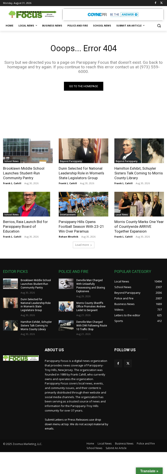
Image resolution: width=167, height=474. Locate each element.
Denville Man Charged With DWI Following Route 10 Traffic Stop (91, 325)
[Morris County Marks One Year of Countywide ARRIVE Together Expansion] (139, 204)
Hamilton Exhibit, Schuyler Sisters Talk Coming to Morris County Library (138, 173)
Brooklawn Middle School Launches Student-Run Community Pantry (23, 173)
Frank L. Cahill (12, 183)
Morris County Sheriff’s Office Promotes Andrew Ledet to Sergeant (90, 307)
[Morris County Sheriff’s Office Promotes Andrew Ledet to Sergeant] (66, 306)
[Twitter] (161, 3)
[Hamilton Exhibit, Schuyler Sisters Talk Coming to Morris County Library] (139, 150)
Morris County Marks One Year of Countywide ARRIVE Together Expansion (139, 226)
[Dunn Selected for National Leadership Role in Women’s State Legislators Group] (83, 150)
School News (11, 161)
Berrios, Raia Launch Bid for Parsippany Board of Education (25, 226)
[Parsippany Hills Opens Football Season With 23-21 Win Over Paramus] (83, 204)
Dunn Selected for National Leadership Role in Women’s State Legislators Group (81, 173)
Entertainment (68, 214)
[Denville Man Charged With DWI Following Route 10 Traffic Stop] (66, 325)
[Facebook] (155, 3)
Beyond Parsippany (71, 161)
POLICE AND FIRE (74, 271)
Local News (122, 214)
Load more (82, 245)
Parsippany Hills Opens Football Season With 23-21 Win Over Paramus (81, 226)
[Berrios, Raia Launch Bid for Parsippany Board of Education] (28, 204)
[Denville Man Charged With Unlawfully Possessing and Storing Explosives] (66, 284)
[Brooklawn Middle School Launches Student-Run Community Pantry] (28, 150)
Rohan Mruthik (68, 236)
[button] (159, 26)
